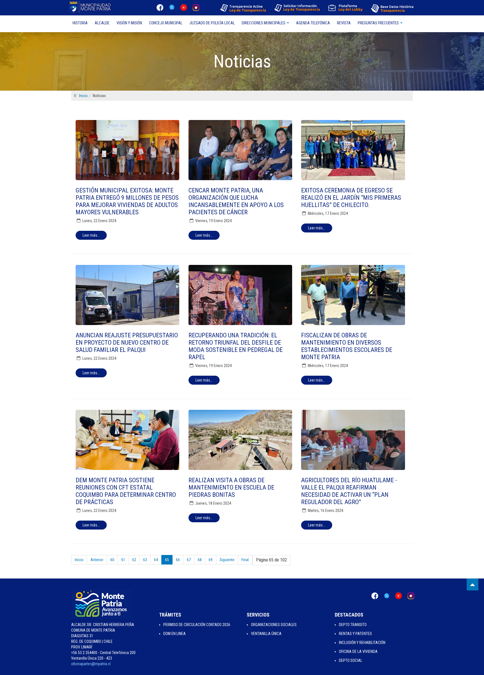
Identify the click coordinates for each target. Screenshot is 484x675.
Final (245, 560)
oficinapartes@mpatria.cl (91, 664)
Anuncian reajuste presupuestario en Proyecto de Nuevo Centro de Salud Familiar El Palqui (127, 342)
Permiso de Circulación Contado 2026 (196, 624)
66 (178, 560)
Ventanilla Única (266, 633)
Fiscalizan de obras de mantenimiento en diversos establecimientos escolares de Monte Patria (346, 346)
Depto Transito (353, 624)
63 (145, 560)
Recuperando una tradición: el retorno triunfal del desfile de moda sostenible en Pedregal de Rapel (236, 346)
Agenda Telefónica (313, 23)
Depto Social (350, 660)
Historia (80, 23)
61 (123, 560)
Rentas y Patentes (355, 633)
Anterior (96, 560)
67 (189, 560)
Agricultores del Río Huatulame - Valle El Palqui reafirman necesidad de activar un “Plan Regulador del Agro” (349, 491)
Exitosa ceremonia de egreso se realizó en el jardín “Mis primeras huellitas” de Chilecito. (351, 197)
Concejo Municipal (165, 23)
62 (134, 560)
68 (200, 560)
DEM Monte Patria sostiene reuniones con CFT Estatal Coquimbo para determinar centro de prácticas (126, 491)
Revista (344, 23)
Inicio (83, 95)
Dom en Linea (174, 633)
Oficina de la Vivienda (358, 651)
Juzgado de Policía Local (212, 23)
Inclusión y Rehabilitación (362, 642)
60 (112, 560)
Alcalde (102, 23)
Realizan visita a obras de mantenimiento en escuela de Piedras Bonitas (231, 487)
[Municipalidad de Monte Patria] (90, 7)
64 (156, 560)
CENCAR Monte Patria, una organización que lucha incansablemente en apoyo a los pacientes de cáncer (236, 201)
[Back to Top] (472, 584)
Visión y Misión (129, 23)
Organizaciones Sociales (274, 624)
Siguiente (227, 560)
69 (211, 560)
